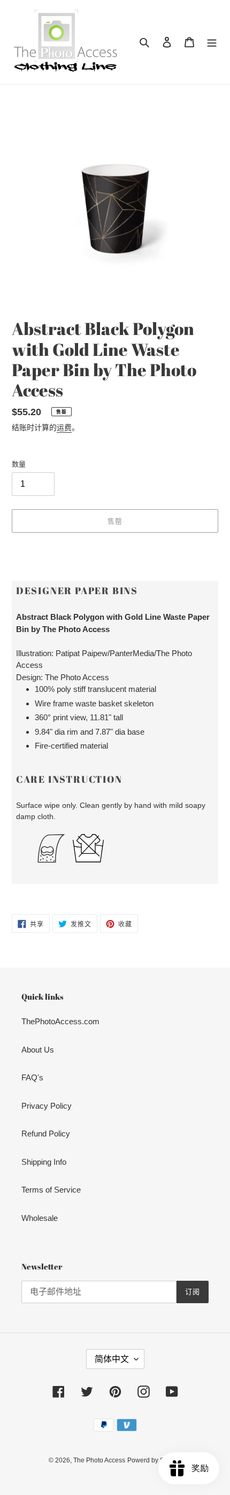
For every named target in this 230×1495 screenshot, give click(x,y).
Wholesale (39, 1218)
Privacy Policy (46, 1105)
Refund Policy (45, 1133)
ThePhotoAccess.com (60, 1021)
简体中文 (112, 1359)
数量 (19, 464)
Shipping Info (43, 1161)
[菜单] (212, 41)
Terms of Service (51, 1189)
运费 (64, 427)
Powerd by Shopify (154, 1460)
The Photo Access (99, 1460)
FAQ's (32, 1077)
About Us (37, 1049)
